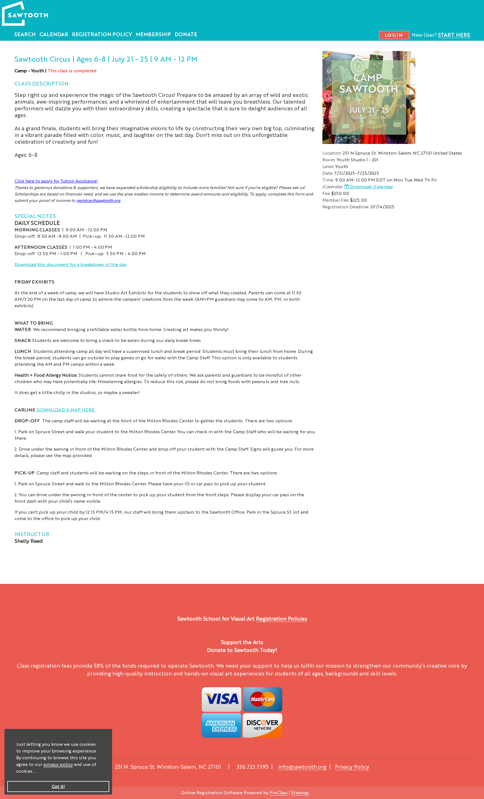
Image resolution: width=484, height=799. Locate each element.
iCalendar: (332, 186)
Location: (332, 153)
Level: (328, 166)
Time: (328, 180)
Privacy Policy (352, 766)
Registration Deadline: (345, 206)
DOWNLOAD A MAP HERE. (66, 410)
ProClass (279, 792)
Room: (329, 159)
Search (25, 34)
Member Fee (335, 200)
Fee (326, 193)
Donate (186, 34)
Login (394, 35)
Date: (327, 173)
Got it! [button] (58, 786)
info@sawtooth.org (302, 766)
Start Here (454, 34)
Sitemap (300, 792)
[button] (35, 772)
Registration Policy (102, 34)
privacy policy (58, 764)
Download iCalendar (371, 186)
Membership (153, 34)
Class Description (42, 83)
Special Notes (35, 215)
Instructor (32, 533)
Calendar (53, 34)
